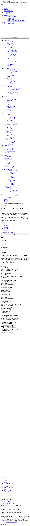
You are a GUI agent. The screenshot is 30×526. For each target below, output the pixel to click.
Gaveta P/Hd (10, 44)
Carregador (9, 86)
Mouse (8, 135)
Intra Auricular (13, 61)
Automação (6, 68)
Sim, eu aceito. (4, 524)
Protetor (9, 162)
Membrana (12, 142)
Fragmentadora (13, 99)
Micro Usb (12, 82)
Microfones (12, 117)
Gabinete (9, 109)
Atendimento (7, 483)
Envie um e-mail (6, 501)
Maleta (8, 152)
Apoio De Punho (11, 41)
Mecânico (12, 141)
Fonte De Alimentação (12, 92)
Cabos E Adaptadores (9, 76)
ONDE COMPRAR (9, 23)
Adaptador (12, 53)
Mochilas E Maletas (8, 149)
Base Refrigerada (11, 106)
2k (10, 189)
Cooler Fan (9, 107)
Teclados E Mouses (8, 169)
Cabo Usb (9, 78)
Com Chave (13, 54)
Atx (11, 93)
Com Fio (12, 72)
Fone (8, 58)
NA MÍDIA (6, 13)
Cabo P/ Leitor (13, 71)
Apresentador (10, 43)
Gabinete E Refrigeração (10, 105)
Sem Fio (12, 74)
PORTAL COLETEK (12, 16)
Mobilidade (6, 145)
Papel (11, 103)
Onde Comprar (7, 490)
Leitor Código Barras (12, 69)
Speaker (9, 65)
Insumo (8, 102)
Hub (8, 46)
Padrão (11, 183)
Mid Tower (12, 130)
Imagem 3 (6, 228)
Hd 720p (12, 191)
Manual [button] (6, 232)
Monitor (6, 155)
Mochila (9, 154)
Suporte (12, 75)
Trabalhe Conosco (8, 491)
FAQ (5, 22)
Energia (5, 85)
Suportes (6, 165)
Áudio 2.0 (12, 64)
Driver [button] (2, 232)
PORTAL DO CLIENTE (13, 19)
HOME (5, 8)
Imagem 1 (6, 225)
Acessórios (6, 40)
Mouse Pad (9, 47)
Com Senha (13, 55)
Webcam (9, 187)
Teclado (9, 140)
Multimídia (12, 180)
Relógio (9, 48)
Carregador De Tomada (15, 88)
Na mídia (6, 486)
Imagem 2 (6, 227)
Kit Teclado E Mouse (12, 133)
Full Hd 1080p (13, 190)
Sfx (11, 95)
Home (5, 480)
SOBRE (6, 9)
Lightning (12, 81)
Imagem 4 (6, 230)
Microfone (9, 159)
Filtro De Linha (10, 91)
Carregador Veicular (15, 89)
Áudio (5, 57)
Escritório (6, 96)
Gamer (5, 113)
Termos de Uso (4, 510)
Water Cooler (10, 144)
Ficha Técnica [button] (11, 232)
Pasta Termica (13, 123)
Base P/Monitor (10, 166)
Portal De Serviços (8, 487)
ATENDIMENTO (8, 11)
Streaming (6, 158)
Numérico (12, 182)
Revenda (6, 484)
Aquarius (12, 128)
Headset (12, 60)
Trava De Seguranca (12, 51)
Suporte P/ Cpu (10, 168)
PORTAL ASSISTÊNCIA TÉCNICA (16, 21)
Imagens (3, 223)
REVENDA (7, 12)
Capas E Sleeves (11, 151)
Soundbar (9, 62)
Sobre (5, 482)
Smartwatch (13, 50)
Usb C (11, 84)
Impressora (9, 100)
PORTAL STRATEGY (12, 18)
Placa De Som (10, 161)
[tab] (5, 234)
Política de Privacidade (15, 510)
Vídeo (5, 186)
